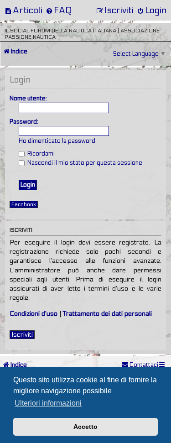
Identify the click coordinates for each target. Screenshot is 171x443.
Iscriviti (22, 335)
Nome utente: (28, 98)
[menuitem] (23, 10)
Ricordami (40, 153)
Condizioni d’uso (33, 314)
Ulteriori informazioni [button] (48, 403)
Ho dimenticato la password (57, 141)
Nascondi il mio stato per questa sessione (84, 163)
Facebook (23, 204)
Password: (24, 121)
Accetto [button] (85, 426)
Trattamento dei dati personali (107, 314)
